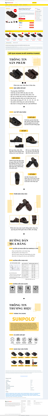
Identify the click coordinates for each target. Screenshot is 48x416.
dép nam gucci (13, 395)
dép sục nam (31, 393)
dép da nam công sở (18, 394)
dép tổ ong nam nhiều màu (26, 393)
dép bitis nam (38, 395)
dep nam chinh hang (20, 396)
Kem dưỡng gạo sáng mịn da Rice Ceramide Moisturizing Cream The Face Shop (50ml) (17, 397)
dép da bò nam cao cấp (8, 395)
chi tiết (15, 42)
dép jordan (11, 396)
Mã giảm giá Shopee (23, 411)
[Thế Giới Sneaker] (8, 401)
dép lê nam (11, 394)
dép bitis (28, 395)
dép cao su (31, 395)
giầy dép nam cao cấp (11, 393)
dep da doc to (7, 393)
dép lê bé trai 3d (35, 395)
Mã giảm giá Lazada (23, 410)
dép (33, 393)
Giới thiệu (11, 0)
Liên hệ (13, 0)
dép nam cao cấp (8, 396)
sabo (22, 395)
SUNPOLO (22, 10)
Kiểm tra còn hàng (22, 18)
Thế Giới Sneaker (27, 415)
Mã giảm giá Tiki (22, 409)
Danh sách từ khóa (23, 408)
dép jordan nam (14, 394)
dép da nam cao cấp (23, 394)
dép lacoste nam (25, 395)
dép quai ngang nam (35, 394)
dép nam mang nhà (15, 396)
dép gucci (16, 393)
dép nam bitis (31, 394)
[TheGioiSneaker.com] (9, 3)
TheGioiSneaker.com (23, 415)
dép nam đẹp (27, 394)
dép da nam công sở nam (37, 393)
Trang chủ (6, 0)
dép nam (22, 393)
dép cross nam (7, 394)
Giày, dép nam (28, 402)
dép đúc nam (19, 393)
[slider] (7, 22)
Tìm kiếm (34, 2)
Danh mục (9, 0)
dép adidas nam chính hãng (18, 395)
